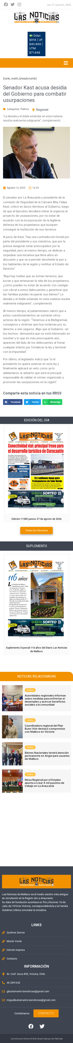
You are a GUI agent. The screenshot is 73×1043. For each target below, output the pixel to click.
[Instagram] (19, 4)
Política (24, 109)
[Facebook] (6, 4)
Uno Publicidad (56, 1039)
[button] (13, 402)
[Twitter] (12, 4)
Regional (42, 110)
